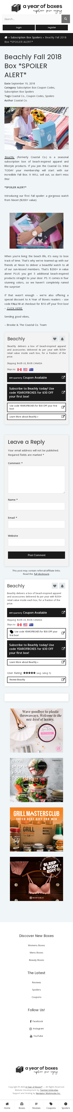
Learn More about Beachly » (24, 416)
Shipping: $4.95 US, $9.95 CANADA (24, 363)
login (19, 27)
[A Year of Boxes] (36, 1070)
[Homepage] (5, 37)
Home (7, 1108)
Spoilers (66, 1106)
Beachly (9, 157)
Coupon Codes (35, 96)
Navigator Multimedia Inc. (48, 1093)
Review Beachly (17, 679)
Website (13, 535)
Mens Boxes (36, 952)
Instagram (38, 1028)
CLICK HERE (14, 308)
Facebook (37, 1021)
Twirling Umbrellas (49, 1090)
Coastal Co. (18, 96)
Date (7, 83)
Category (10, 87)
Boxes (22, 1106)
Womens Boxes (36, 945)
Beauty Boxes (36, 960)
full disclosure (41, 574)
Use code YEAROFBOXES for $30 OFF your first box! (33, 407)
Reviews (36, 1106)
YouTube (38, 1035)
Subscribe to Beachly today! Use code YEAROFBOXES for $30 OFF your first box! (31, 392)
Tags (7, 96)
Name (13, 499)
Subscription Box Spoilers (26, 37)
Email (12, 517)
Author (8, 100)
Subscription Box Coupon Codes (35, 87)
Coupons (51, 1106)
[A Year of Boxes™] (36, 9)
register (52, 27)
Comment (15, 463)
